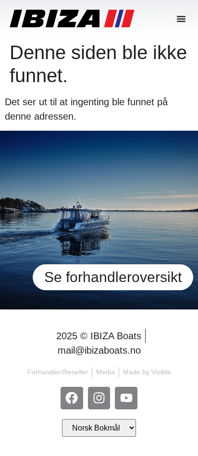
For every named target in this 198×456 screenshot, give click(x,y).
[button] (181, 19)
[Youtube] (126, 398)
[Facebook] (72, 398)
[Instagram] (99, 398)
